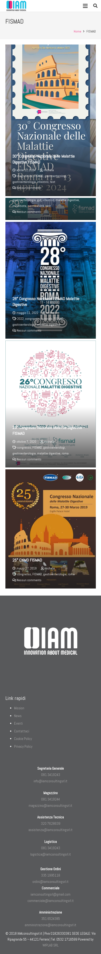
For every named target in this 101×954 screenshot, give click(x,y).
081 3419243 (50, 774)
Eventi (18, 723)
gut (39, 200)
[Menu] (85, 6)
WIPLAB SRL (50, 945)
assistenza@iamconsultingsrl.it (50, 830)
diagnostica (24, 176)
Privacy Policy (23, 746)
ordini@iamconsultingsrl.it (50, 881)
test (52, 182)
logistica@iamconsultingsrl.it (50, 854)
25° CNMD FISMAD (27, 560)
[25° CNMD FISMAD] (50, 529)
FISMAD (38, 176)
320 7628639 (50, 823)
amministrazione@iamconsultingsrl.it (50, 925)
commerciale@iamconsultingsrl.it (50, 900)
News (18, 716)
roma (65, 453)
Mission (19, 708)
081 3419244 (50, 799)
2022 (20, 319)
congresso (24, 448)
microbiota (19, 206)
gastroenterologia (24, 182)
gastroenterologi (55, 176)
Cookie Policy (23, 738)
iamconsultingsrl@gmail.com (50, 894)
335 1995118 (50, 875)
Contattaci (21, 731)
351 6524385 (50, 918)
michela (48, 170)
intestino (43, 182)
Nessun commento (29, 188)
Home (77, 31)
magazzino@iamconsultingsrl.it (50, 805)
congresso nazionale (38, 319)
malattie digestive (67, 200)
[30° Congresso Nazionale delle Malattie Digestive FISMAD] (50, 120)
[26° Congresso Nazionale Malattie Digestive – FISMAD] (50, 404)
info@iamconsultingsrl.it (50, 781)
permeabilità (36, 206)
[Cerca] (95, 6)
